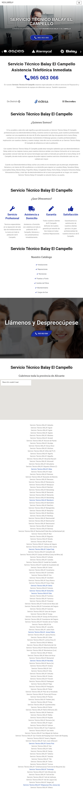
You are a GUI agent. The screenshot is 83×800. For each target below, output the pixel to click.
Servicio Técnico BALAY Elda (41, 593)
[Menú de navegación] (79, 2)
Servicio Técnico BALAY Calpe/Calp (41, 549)
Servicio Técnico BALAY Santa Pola (41, 743)
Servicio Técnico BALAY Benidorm (41, 500)
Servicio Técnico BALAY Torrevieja (41, 769)
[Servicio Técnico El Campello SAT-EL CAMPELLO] (8, 2)
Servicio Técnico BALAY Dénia (41, 586)
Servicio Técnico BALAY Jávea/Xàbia (41, 632)
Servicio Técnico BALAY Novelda (41, 661)
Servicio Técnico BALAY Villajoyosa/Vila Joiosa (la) (41, 785)
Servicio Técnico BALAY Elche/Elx (42, 591)
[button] (2, 51)
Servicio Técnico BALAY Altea (41, 469)
